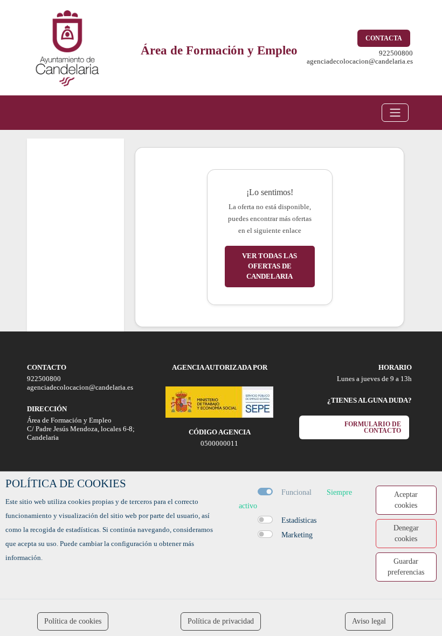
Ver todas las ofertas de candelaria (269, 266)
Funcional (296, 492)
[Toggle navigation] (395, 112)
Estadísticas (298, 520)
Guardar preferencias (406, 566)
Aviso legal (369, 621)
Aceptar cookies (406, 499)
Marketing (297, 535)
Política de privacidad (221, 621)
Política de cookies (72, 621)
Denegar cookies (406, 533)
